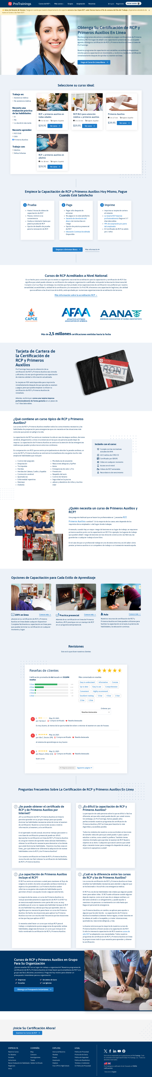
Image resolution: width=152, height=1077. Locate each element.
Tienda (32, 1060)
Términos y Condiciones (82, 1063)
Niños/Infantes (20, 153)
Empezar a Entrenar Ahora (66, 249)
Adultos (17, 150)
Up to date (84, 687)
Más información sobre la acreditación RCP (75, 295)
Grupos (70, 4)
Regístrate (120, 4)
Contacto (33, 1054)
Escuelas (11, 1057)
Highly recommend (100, 691)
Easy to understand (87, 682)
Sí (15, 117)
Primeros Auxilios (21, 140)
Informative (103, 682)
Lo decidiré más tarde (22, 123)
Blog (31, 1052)
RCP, (125, 517)
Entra (10, 1068)
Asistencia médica (21, 98)
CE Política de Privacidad (83, 1066)
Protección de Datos (81, 1054)
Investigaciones (35, 1057)
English (111, 4)
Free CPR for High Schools (61, 1066)
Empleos (55, 1063)
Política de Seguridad (81, 1057)
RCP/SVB (17, 133)
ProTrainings (136, 1055)
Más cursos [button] (58, 4)
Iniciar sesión (132, 3)
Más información (91, 249)
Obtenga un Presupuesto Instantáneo (32, 989)
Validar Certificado (36, 1063)
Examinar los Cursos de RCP (26, 1033)
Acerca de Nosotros (59, 1052)
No (15, 120)
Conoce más (44, 614)
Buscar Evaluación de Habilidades (19, 1063)
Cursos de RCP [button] (44, 4)
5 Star (32, 684)
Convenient (84, 691)
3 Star (32, 690)
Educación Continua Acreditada (78, 232)
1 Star (32, 696)
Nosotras (92, 4)
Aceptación (81, 4)
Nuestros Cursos (13, 1052)
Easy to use (96, 687)
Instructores (12, 1060)
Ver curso (53, 126)
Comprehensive (111, 687)
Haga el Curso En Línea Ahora (93, 62)
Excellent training (87, 696)
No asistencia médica (22, 101)
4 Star (32, 687)
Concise (115, 682)
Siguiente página (84, 768)
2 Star (32, 693)
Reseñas (55, 1054)
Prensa (55, 1057)
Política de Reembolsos (82, 1060)
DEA (15, 136)
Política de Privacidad (82, 1052)
